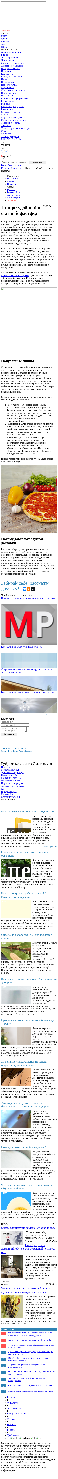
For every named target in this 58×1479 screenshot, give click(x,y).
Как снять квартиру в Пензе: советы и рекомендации (28, 692)
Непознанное (8, 82)
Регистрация (14, 165)
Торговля (6, 125)
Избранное (12, 178)
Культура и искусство (12, 76)
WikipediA (6, 145)
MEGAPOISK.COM (11, 139)
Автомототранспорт (11, 52)
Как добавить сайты (17, 1413)
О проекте (12, 1402)
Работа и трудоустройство (14, 98)
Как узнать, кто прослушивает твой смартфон (30, 1340)
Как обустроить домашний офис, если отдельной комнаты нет (28, 1248)
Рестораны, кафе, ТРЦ (12, 106)
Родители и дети (9, 109)
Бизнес (4, 55)
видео (4, 36)
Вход (3, 165)
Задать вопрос (14, 1408)
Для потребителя (9, 57)
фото (3, 44)
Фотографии (13, 197)
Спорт (4, 114)
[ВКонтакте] (24, 589)
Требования (13, 1435)
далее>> (50, 1237)
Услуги (4, 131)
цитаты (5, 38)
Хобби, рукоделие (10, 136)
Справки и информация (13, 117)
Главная (11, 1397)
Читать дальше (49, 846)
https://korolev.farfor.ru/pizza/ (15, 275)
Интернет (6, 71)
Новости (11, 184)
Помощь (11, 1424)
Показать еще (51, 715)
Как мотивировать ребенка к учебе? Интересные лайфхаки (24, 895)
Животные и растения (12, 63)
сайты (4, 46)
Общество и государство (13, 90)
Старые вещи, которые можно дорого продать (30, 1391)
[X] (33, 589)
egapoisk (6, 156)
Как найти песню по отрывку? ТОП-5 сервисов (31, 1385)
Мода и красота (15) (11, 778)
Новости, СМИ (9, 84)
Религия (5, 103)
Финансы (6, 133)
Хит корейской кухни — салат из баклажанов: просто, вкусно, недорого (25, 1104)
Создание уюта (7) (10, 797)
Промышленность (10, 93)
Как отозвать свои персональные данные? (27, 811)
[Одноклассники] (28, 589)
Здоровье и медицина (12, 65)
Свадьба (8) (7, 794)
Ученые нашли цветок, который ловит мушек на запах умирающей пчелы (25, 1290)
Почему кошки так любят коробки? (23, 1147)
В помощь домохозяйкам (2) (10, 768)
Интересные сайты (10, 68)
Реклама (11, 1430)
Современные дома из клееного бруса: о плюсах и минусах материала (26, 670)
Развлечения (7, 101)
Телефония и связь (10, 123)
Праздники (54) (9, 791)
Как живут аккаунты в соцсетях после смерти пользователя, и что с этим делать (30, 1334)
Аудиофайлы (13, 195)
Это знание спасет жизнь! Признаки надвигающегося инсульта (24, 1063)
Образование (7, 87)
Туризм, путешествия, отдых (15, 128)
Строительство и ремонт (13, 120)
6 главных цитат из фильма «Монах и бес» (28, 1227)
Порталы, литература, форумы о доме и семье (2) (13, 786)
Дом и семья (7, 60)
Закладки (12, 200)
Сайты (10, 181)
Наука (4, 79)
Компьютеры (7, 74)
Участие (11, 1419)
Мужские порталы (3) (12, 780)
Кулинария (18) (9, 775)
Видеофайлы (13, 192)
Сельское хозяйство (11, 112)
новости (5, 41)
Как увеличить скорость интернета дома (21, 646)
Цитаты (11, 189)
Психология (7, 95)
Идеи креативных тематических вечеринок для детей (28, 598)
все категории (8, 799)
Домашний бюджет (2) (12, 772)
